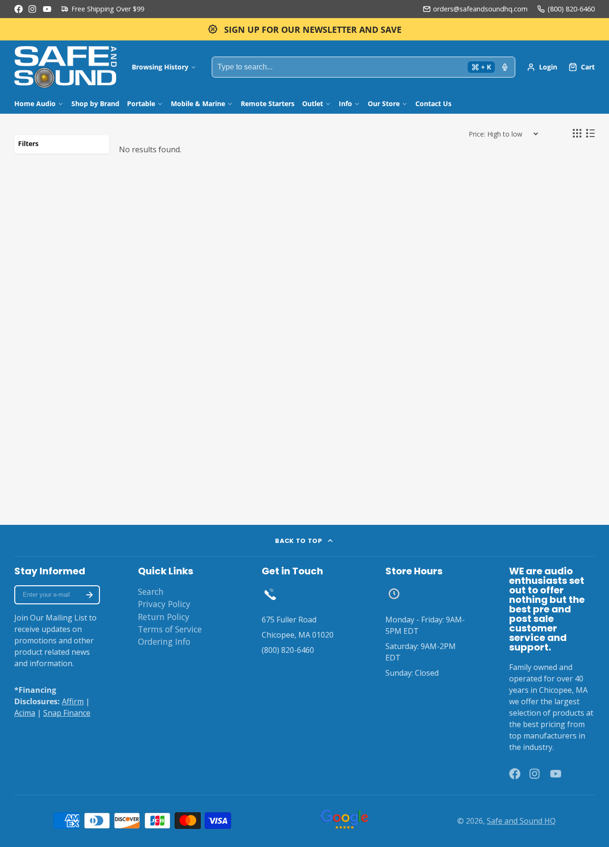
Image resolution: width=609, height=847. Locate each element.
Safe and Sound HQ (521, 821)
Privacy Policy (164, 604)
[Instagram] (33, 9)
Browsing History (160, 66)
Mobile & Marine (198, 103)
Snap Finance (66, 713)
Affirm (73, 701)
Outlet (312, 103)
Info (345, 103)
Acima (24, 713)
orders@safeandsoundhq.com (480, 8)
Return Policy (163, 616)
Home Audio (35, 103)
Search (151, 591)
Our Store (384, 103)
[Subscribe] (89, 594)
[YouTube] (47, 9)
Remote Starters (268, 103)
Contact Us (433, 103)
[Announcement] (304, 29)
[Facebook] (18, 9)
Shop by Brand (95, 103)
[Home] (65, 67)
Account (542, 67)
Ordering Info (164, 641)
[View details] (270, 593)
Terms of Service (170, 629)
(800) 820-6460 (571, 8)
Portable (141, 103)
